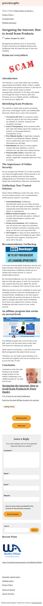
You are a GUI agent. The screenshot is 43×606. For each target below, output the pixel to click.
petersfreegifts (10, 3)
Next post (21, 426)
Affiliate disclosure (9, 23)
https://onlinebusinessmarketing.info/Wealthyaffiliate (22, 562)
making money (9, 406)
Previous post (21, 418)
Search (6, 526)
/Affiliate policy (8, 581)
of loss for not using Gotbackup (17, 396)
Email (6, 485)
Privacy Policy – (8, 15)
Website (7, 496)
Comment (8, 451)
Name (6, 473)
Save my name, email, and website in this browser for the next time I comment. (19, 507)
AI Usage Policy (8, 19)
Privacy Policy (7, 585)
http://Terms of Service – (24, 11)
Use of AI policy (8, 594)
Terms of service (8, 590)
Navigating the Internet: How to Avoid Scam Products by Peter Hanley (20, 388)
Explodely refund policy (11, 577)
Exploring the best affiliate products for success (20, 400)
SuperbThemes (37, 603)
